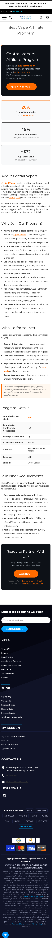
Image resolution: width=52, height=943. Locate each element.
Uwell (34, 816)
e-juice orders (28, 115)
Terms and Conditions (20, 924)
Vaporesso (9, 816)
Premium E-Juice (8, 705)
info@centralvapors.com (33, 583)
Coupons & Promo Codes (11, 665)
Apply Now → (26, 573)
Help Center (6, 669)
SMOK (29, 810)
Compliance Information (11, 661)
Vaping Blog (6, 696)
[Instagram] (4, 795)
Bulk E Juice (14, 197)
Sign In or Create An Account (13, 736)
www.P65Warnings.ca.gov (33, 896)
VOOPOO (23, 816)
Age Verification (8, 748)
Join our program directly (32, 581)
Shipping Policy (7, 673)
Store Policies (7, 657)
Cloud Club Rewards (9, 744)
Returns (4, 653)
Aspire (45, 816)
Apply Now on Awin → (21, 86)
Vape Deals (6, 701)
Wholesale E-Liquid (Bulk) (11, 717)
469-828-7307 (17, 11)
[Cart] (47, 18)
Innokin (17, 821)
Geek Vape (41, 810)
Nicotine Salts (7, 709)
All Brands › (26, 826)
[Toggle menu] (4, 18)
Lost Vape (42, 821)
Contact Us (6, 649)
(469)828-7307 (12, 775)
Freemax (29, 821)
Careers (4, 677)
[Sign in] (41, 18)
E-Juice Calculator (8, 713)
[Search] (10, 18)
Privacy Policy (37, 924)
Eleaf (7, 821)
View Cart (5, 740)
